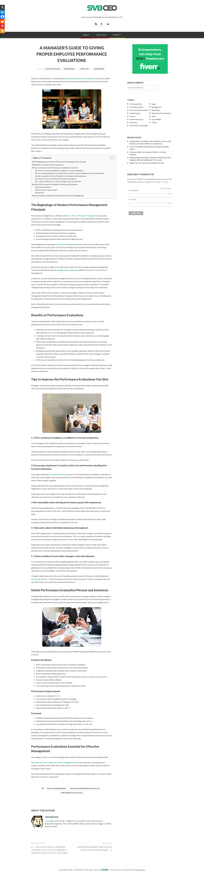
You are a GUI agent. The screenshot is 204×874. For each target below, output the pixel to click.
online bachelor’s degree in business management (54, 762)
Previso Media (128, 870)
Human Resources (52, 69)
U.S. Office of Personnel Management (82, 216)
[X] (2, 7)
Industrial (133, 122)
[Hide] (1, 35)
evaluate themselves (59, 474)
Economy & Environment (139, 110)
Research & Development (161, 113)
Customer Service (136, 107)
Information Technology (139, 126)
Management (69, 69)
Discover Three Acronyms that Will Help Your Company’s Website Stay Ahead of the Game (49, 850)
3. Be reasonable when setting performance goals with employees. (61, 176)
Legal (154, 104)
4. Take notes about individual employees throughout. (57, 179)
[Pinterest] (2, 26)
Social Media (156, 119)
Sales (154, 116)
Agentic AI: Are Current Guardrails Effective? (147, 163)
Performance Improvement (47, 190)
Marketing (155, 110)
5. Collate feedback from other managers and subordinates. (59, 181)
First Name (149, 199)
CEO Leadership (136, 104)
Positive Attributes (44, 187)
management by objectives (67, 270)
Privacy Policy (139, 870)
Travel (154, 122)
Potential (40, 193)
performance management (65, 244)
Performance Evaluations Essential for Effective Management (59, 195)
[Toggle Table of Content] (111, 158)
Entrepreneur (36, 579)
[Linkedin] (2, 12)
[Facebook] (2, 16)
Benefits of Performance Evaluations (49, 165)
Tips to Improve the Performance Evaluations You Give (56, 168)
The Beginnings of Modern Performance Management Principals (60, 161)
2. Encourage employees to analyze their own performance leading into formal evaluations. (71, 173)
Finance (132, 116)
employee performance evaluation (85, 788)
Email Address (149, 190)
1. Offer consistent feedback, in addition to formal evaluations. (60, 171)
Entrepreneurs (135, 113)
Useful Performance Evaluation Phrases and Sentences (56, 184)
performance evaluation (71, 793)
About (86, 35)
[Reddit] (2, 21)
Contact (117, 35)
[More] (2, 30)
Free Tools (101, 35)
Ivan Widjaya (99, 69)
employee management (56, 788)
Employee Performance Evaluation (80, 78)
